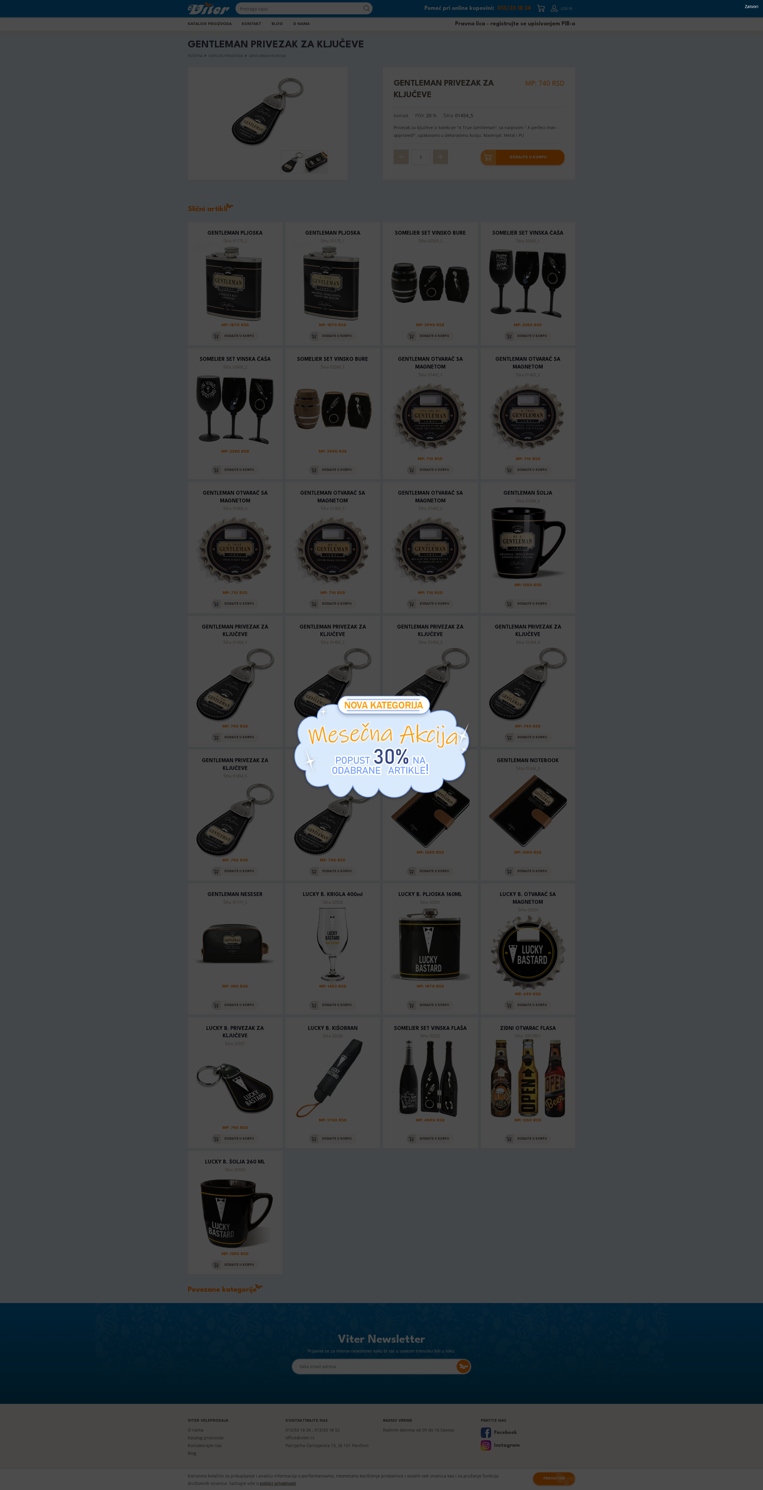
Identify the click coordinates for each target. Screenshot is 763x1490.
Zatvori (752, 6)
